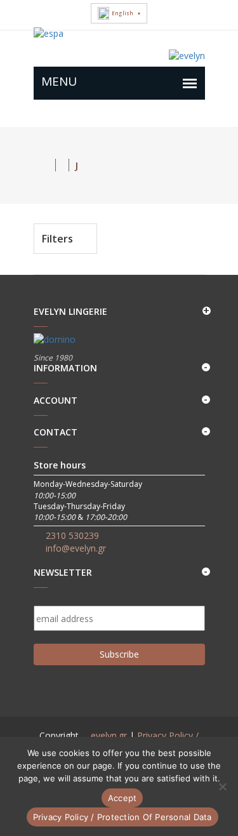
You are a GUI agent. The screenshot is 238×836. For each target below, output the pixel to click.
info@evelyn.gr (76, 548)
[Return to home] (45, 165)
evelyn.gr (109, 735)
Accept (122, 798)
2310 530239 (72, 535)
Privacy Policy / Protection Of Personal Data (122, 817)
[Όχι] (222, 786)
